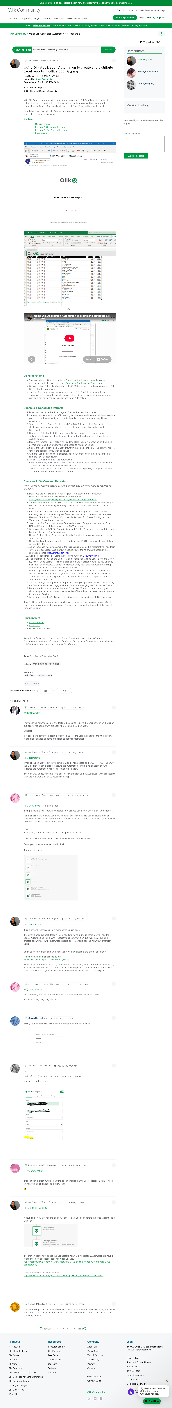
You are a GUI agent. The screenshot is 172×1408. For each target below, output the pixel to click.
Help (141, 17)
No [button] (64, 690)
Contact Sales (94, 1380)
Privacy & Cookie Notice (139, 1362)
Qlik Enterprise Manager (20, 1381)
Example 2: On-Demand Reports (51, 130)
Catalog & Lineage (18, 1385)
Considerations (42, 124)
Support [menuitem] (25, 18)
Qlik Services (146, 10)
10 (75, 1328)
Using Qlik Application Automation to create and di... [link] (55, 33)
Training (52, 1368)
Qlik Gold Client (16, 1389)
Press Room (93, 1351)
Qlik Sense (14, 1355)
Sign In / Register (156, 17)
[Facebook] (101, 1399)
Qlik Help (160, 10)
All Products (14, 1346)
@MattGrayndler (32, 713)
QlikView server (41, 25)
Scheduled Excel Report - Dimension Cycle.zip (46, 959)
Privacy (91, 1364)
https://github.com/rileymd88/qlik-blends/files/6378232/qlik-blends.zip (63, 499)
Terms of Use (133, 1371)
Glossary (52, 1364)
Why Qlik (13, 1394)
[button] (114, 60)
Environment (41, 133)
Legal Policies (133, 1358)
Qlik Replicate (15, 1368)
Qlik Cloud (35, 625)
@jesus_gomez (33, 924)
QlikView (13, 1364)
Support (52, 1372)
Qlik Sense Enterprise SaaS (44, 656)
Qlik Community (18, 33)
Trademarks (132, 1366)
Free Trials (53, 1355)
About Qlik (92, 1346)
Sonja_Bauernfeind (44, 79)
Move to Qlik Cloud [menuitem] (77, 18)
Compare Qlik (54, 1359)
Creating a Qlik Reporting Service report (85, 383)
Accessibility (93, 1359)
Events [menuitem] (46, 18)
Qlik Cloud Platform (18, 1351)
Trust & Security (95, 1355)
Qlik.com (133, 10)
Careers (91, 1368)
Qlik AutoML (15, 1359)
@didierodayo (33, 757)
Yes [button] (45, 690)
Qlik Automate (37, 622)
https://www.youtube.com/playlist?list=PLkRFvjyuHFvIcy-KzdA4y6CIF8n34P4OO (63, 1275)
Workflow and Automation (46, 664)
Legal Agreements (135, 1375)
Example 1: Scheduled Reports (50, 127)
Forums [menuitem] (13, 18)
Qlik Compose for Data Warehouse (26, 1376)
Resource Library (56, 1346)
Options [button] (161, 33)
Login (74, 2)
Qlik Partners (54, 1351)
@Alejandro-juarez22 (36, 1207)
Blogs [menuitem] (36, 18)
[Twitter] (89, 1399)
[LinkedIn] (95, 1399)
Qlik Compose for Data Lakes (23, 1372)
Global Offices (94, 1376)
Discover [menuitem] (58, 18)
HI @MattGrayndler (33, 1171)
